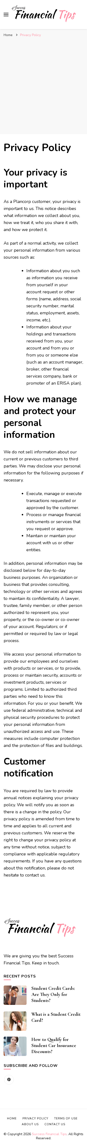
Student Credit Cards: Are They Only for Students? (53, 994)
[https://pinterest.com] (9, 1080)
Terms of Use (66, 1118)
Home (12, 1118)
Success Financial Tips (49, 1134)
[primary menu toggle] (6, 14)
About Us (30, 1124)
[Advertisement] (43, 85)
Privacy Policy (35, 1118)
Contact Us (54, 1124)
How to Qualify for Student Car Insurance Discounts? (53, 1046)
